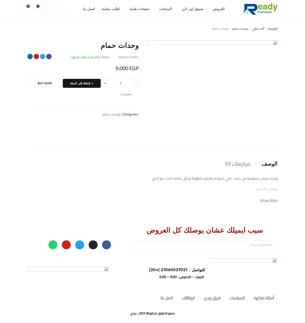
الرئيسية (273, 28)
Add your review (128, 57)
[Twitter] (79, 244)
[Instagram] (93, 244)
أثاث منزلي (258, 28)
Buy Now (45, 83)
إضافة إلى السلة (80, 83)
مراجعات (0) (238, 163)
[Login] (51, 9)
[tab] (270, 163)
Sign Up (137, 244)
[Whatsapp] (52, 244)
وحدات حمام (240, 28)
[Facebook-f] (106, 244)
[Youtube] (66, 244)
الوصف (270, 163)
